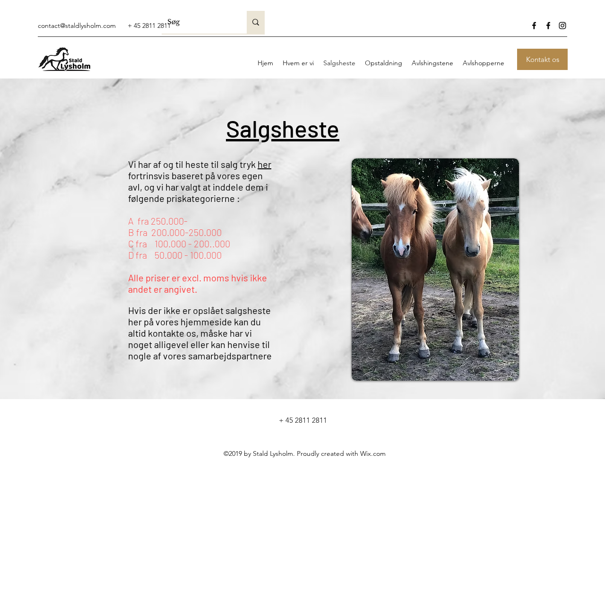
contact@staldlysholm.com (77, 25)
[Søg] (256, 22)
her (264, 164)
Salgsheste (282, 128)
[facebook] (534, 25)
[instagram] (562, 25)
